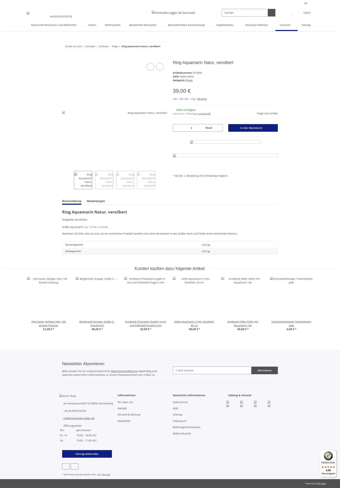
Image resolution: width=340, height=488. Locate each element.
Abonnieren (264, 370)
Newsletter (124, 421)
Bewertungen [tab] (96, 201)
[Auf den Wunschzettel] (160, 67)
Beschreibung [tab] (71, 201)
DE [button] (305, 3)
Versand (202, 99)
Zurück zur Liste (73, 46)
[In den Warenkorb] (65, 58)
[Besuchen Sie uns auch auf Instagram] (74, 466)
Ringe (189, 80)
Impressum (179, 421)
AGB (175, 408)
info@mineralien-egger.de (79, 418)
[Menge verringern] (177, 128)
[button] (285, 13)
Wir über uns (125, 402)
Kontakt (122, 408)
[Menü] (334, 452)
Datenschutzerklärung (124, 371)
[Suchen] (271, 12)
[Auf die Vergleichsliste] (150, 67)
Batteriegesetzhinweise (186, 427)
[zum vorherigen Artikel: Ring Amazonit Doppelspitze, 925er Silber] (274, 46)
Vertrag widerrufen (86, 454)
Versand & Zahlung (129, 414)
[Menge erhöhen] (218, 128)
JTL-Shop (321, 483)
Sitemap (178, 414)
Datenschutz (180, 402)
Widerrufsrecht (182, 433)
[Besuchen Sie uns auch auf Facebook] (65, 466)
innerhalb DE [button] (204, 113)
